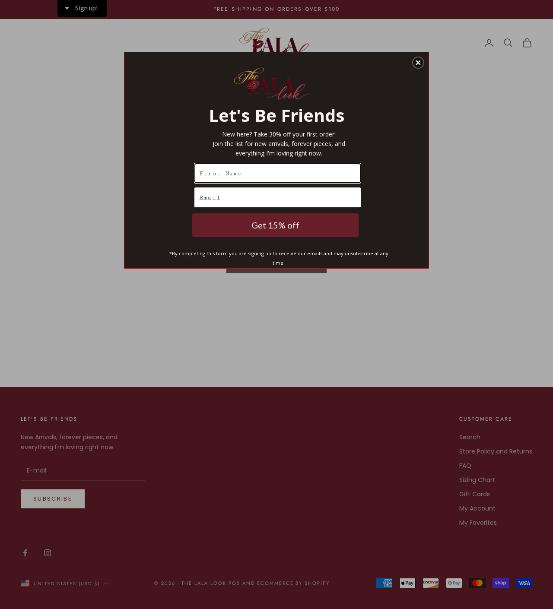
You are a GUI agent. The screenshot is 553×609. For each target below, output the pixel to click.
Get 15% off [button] (275, 225)
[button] (418, 62)
